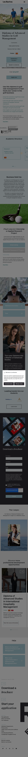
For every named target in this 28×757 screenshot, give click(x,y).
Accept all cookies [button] (9, 383)
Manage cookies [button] (19, 383)
